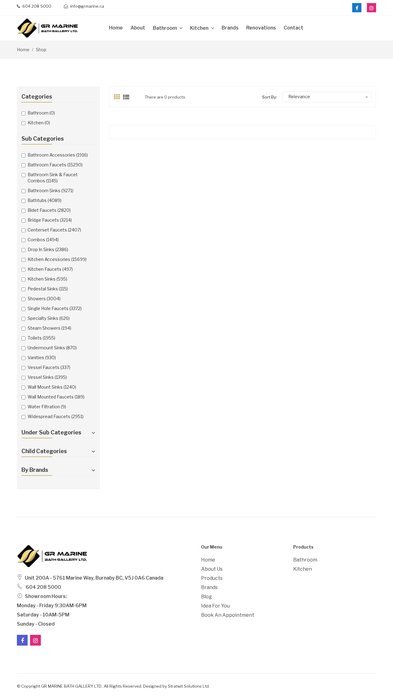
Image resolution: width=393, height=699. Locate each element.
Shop (41, 49)
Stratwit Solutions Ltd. (189, 686)
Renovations (261, 28)
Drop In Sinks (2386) (48, 249)
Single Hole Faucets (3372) (55, 308)
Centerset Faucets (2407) (54, 229)
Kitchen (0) (39, 122)
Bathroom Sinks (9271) (50, 190)
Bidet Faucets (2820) (49, 210)
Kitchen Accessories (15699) (57, 259)
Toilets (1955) (41, 337)
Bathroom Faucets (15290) (55, 164)
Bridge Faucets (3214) (50, 220)
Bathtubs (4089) (44, 200)
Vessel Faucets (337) (49, 367)
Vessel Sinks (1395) (47, 377)
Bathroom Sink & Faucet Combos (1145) (53, 177)
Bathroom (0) (41, 112)
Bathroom (165, 28)
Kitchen (199, 28)
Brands (230, 28)
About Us (212, 569)
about (137, 28)
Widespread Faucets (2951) (56, 416)
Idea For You (215, 606)
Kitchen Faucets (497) (50, 269)
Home (116, 28)
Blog (206, 597)
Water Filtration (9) (47, 406)
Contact (293, 28)
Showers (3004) (44, 298)
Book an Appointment (227, 615)
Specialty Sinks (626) (49, 318)
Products (212, 578)
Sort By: (269, 97)
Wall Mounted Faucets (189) (56, 396)
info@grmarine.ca (86, 6)
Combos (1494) (43, 239)
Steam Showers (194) (49, 328)
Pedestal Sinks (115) (48, 288)
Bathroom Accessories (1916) (58, 154)
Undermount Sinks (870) (52, 347)
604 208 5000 (36, 6)
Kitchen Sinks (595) (47, 279)
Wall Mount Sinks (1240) (52, 387)
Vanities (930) (42, 357)
